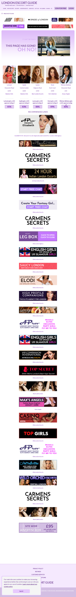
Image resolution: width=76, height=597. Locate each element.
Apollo (24, 85)
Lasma (37, 85)
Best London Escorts (37, 94)
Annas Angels (66, 94)
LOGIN (71, 8)
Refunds (38, 571)
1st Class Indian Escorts (38, 181)
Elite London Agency (38, 243)
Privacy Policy (38, 568)
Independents (24, 8)
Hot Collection (52, 94)
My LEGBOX (42, 8)
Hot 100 (37, 8)
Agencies (31, 8)
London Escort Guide (19, 3)
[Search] (52, 8)
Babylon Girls (9, 94)
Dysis (52, 85)
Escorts (17, 8)
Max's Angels (38, 409)
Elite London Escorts (38, 149)
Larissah (9, 85)
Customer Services (38, 574)
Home (4, 8)
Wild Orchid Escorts (38, 488)
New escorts (10, 8)
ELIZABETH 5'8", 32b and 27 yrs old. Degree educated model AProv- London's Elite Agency (38, 135)
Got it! (21, 591)
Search (48, 8)
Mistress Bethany (66, 85)
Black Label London (38, 393)
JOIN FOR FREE (60, 8)
